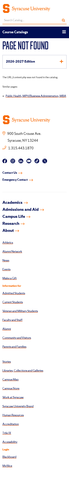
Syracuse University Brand (18, 406)
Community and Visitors (16, 338)
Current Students (12, 302)
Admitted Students (13, 293)
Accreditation (10, 424)
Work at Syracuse (13, 397)
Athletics (7, 243)
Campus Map (10, 380)
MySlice (7, 466)
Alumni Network (12, 252)
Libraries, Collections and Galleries (22, 371)
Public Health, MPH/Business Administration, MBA (36, 96)
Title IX (6, 433)
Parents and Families (14, 347)
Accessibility (9, 442)
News (5, 261)
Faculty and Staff (12, 320)
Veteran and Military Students (20, 311)
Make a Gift (9, 278)
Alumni (6, 329)
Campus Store (10, 389)
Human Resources (13, 415)
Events (6, 269)
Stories (6, 362)
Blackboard (9, 457)
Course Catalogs (15, 32)
